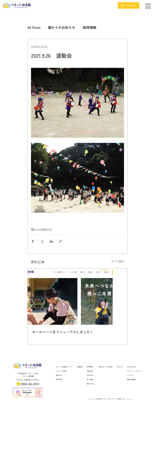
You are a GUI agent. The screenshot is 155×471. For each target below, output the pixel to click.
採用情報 (89, 27)
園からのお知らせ (61, 27)
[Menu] (148, 6)
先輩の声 (90, 371)
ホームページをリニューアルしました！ (62, 331)
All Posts (33, 27)
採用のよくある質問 (105, 367)
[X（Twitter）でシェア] (42, 241)
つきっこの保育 (61, 371)
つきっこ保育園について (64, 367)
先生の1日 (90, 375)
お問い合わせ (131, 367)
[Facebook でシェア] (33, 241)
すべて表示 (117, 261)
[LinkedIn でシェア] (51, 241)
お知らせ (120, 367)
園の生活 (59, 375)
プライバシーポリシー (134, 371)
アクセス (130, 375)
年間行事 (59, 379)
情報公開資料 (131, 379)
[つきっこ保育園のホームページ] (77, 296)
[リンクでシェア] (60, 241)
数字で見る (91, 384)
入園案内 (80, 367)
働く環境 (90, 379)
